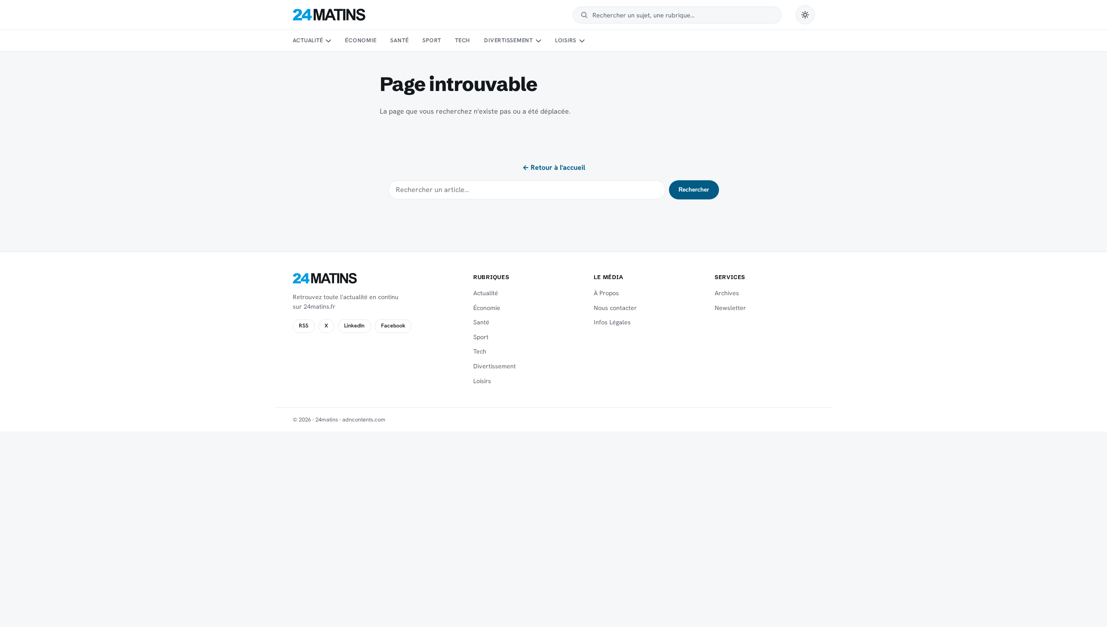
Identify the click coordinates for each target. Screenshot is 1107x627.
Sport (431, 40)
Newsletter (730, 308)
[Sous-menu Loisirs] (582, 41)
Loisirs (565, 40)
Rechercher (694, 189)
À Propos (606, 293)
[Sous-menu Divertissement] (538, 41)
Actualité (308, 40)
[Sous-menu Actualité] (328, 41)
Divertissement (508, 40)
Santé (399, 40)
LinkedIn (354, 325)
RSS (303, 325)
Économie (360, 40)
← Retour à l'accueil (553, 167)
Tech (462, 40)
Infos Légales (612, 322)
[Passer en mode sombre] (805, 14)
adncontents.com (363, 419)
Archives (727, 293)
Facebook (393, 325)
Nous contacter (615, 308)
